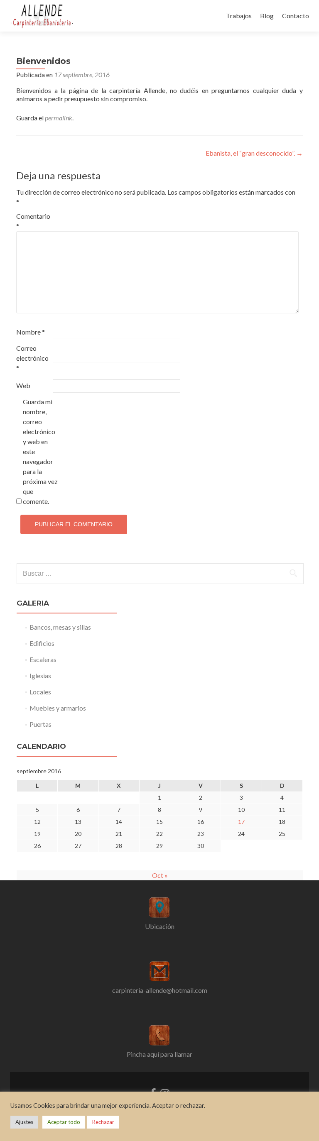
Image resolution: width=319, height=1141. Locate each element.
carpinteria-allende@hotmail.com (159, 990)
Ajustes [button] (24, 1122)
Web (23, 385)
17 (241, 821)
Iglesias (40, 675)
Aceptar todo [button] (63, 1122)
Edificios (41, 643)
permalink (58, 118)
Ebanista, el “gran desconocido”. (254, 153)
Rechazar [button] (103, 1122)
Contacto (295, 16)
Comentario (33, 221)
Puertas (40, 724)
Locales (40, 692)
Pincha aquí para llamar (159, 1054)
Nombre (30, 332)
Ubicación (159, 926)
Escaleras (42, 659)
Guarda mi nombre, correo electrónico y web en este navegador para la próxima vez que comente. (40, 451)
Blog (267, 16)
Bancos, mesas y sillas (60, 627)
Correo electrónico (32, 358)
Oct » (160, 875)
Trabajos (239, 16)
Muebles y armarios (57, 708)
